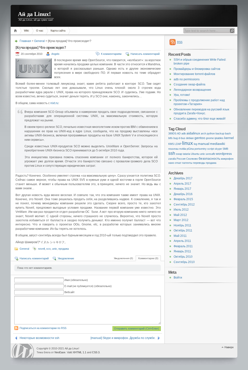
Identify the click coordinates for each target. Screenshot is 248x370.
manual (203, 144)
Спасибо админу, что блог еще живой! (199, 118)
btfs (170, 138)
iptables (219, 138)
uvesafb (210, 153)
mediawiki (217, 144)
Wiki (26, 30)
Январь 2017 (182, 188)
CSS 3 (96, 352)
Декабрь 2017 (183, 178)
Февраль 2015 (183, 199)
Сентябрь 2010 (184, 262)
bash (228, 133)
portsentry (200, 148)
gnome (210, 138)
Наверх (229, 347)
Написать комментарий (145, 53)
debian (190, 138)
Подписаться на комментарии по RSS (43, 328)
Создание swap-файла (189, 84)
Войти (178, 277)
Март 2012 (181, 220)
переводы (199, 162)
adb (183, 133)
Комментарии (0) (148, 258)
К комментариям (111, 53)
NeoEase (59, 352)
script (210, 148)
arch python (208, 133)
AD (179, 133)
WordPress (23, 351)
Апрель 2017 (182, 183)
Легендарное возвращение (192, 89)
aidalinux (193, 133)
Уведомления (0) (123, 258)
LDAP (178, 143)
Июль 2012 (181, 209)
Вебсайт (69, 292)
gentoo (199, 138)
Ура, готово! (182, 95)
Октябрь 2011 (183, 230)
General (39, 41)
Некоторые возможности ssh (39, 338)
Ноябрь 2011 (182, 225)
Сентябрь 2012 (184, 204)
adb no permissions (187, 79)
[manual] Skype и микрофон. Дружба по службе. (123, 338)
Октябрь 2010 (183, 256)
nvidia (182, 148)
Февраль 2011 (183, 246)
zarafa (172, 158)
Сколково (192, 158)
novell (41, 248)
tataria (186, 153)
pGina (190, 148)
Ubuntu (195, 153)
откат (178, 162)
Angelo (55, 53)
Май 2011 (180, 236)
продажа (63, 248)
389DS (172, 133)
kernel (229, 138)
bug (175, 138)
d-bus (181, 138)
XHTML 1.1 (79, 352)
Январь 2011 (182, 251)
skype (218, 148)
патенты (187, 162)
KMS (171, 143)
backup (220, 133)
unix (54, 248)
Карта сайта (58, 30)
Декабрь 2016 (183, 194)
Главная (16, 30)
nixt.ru (54, 103)
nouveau (173, 148)
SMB (225, 148)
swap (179, 153)
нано (171, 162)
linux (187, 143)
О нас (39, 30)
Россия (181, 158)
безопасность (209, 158)
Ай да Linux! (34, 14)
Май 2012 (180, 215)
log (195, 143)
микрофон (227, 158)
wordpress (224, 154)
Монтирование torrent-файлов (194, 74)
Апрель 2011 (182, 241)
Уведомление (66, 258)
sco (48, 248)
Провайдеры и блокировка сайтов (197, 69)
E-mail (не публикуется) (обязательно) (88, 286)
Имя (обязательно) (76, 280)
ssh (171, 153)
